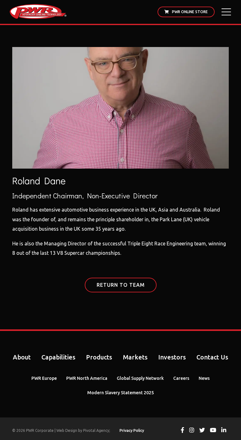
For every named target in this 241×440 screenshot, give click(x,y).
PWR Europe (44, 378)
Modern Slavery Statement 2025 (120, 392)
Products (99, 357)
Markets (135, 357)
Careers (181, 378)
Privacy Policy (132, 430)
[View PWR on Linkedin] (223, 431)
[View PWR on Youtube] (213, 431)
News (204, 378)
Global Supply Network (140, 378)
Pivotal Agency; (96, 430)
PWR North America (86, 378)
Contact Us (212, 357)
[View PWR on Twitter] (202, 431)
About (22, 357)
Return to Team (121, 285)
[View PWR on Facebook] (182, 431)
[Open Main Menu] (226, 12)
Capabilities (58, 357)
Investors (172, 357)
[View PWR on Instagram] (191, 431)
